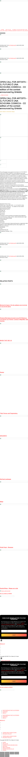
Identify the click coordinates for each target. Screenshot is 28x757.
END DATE (2, 211)
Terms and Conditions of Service (13, 623)
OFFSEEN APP (12, 45)
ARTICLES (8, 29)
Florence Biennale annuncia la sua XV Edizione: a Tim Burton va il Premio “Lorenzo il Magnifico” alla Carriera (14, 319)
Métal (1, 501)
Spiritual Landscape (5, 479)
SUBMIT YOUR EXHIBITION (19, 29)
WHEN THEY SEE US (6, 340)
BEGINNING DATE (5, 209)
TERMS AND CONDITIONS (9, 732)
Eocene (2, 372)
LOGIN (4, 750)
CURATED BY (3, 219)
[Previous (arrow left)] (2, 755)
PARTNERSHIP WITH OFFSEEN (11, 710)
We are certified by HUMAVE (6, 593)
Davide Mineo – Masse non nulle (9, 588)
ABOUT (4, 713)
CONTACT (5, 711)
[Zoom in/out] (2, 753)
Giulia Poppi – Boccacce (6, 547)
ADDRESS (2, 227)
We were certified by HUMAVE (6, 687)
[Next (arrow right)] (7, 755)
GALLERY (2, 30)
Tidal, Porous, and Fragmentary (8, 413)
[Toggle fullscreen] (7, 753)
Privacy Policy (20, 624)
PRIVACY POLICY (7, 733)
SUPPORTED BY (4, 229)
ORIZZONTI (3, 436)
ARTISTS (2, 214)
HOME (2, 29)
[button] (14, 640)
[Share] (12, 753)
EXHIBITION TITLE (5, 204)
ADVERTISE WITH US (18, 30)
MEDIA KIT (2, 643)
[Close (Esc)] (16, 753)
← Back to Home (4, 95)
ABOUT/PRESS (9, 30)
